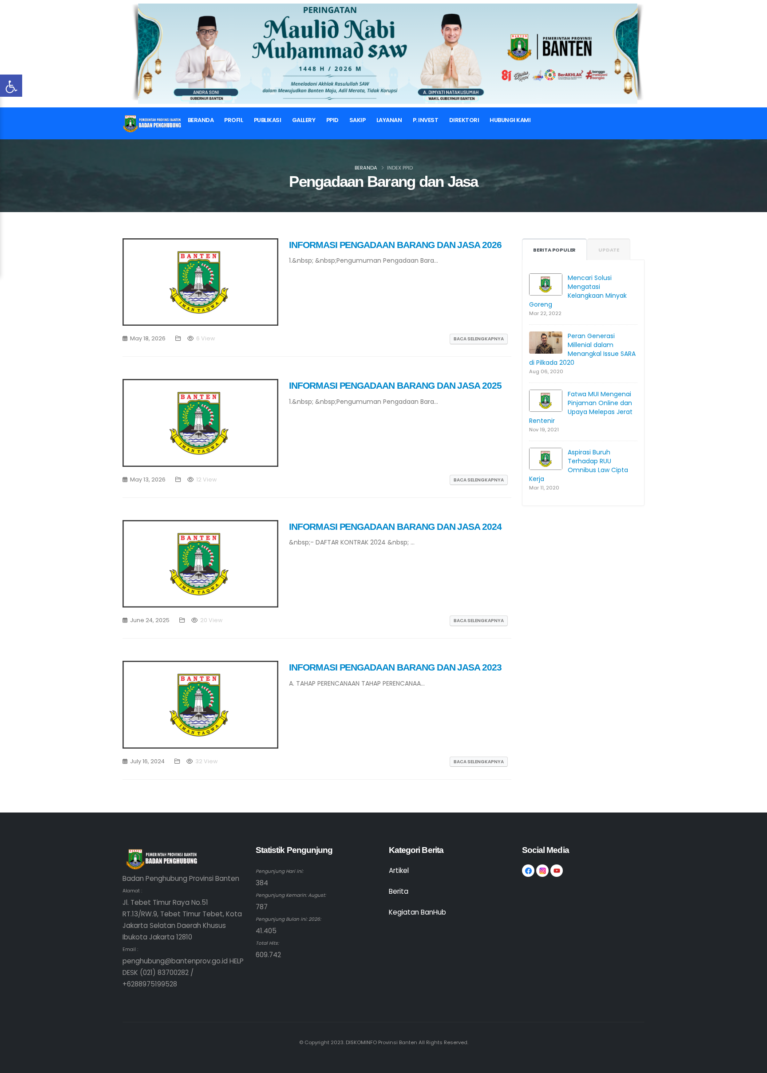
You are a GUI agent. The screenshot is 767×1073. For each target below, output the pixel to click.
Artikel (399, 870)
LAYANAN (389, 120)
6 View (205, 338)
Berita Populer (554, 249)
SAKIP (357, 120)
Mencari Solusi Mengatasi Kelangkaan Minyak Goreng (578, 291)
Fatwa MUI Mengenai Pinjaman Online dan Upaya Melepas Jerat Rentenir (581, 407)
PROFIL (233, 120)
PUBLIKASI (267, 120)
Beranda (366, 167)
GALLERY (304, 120)
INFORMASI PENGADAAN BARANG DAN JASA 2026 (395, 245)
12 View (206, 479)
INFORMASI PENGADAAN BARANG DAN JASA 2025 (395, 385)
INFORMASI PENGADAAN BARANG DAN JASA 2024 (395, 526)
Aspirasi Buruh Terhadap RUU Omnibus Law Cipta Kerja (578, 465)
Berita (398, 891)
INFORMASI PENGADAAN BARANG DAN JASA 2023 (395, 667)
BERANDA (201, 120)
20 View (211, 620)
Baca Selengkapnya (479, 338)
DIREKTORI (464, 120)
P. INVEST (426, 120)
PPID (332, 120)
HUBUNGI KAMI (510, 120)
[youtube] (556, 870)
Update (608, 249)
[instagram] (542, 870)
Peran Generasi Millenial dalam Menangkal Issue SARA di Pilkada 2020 (582, 349)
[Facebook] (528, 870)
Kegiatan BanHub (417, 912)
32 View (206, 761)
